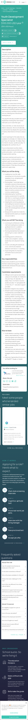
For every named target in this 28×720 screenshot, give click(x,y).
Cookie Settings (14, 712)
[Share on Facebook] (7, 381)
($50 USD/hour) (7, 26)
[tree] (14, 576)
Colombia (5, 10)
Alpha (9, 646)
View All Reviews (15, 450)
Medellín (11, 10)
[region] (14, 710)
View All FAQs (17, 637)
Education (18, 8)
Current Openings (10, 8)
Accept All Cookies (14, 717)
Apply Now (7, 43)
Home (2, 8)
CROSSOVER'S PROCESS (14, 545)
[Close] (26, 703)
